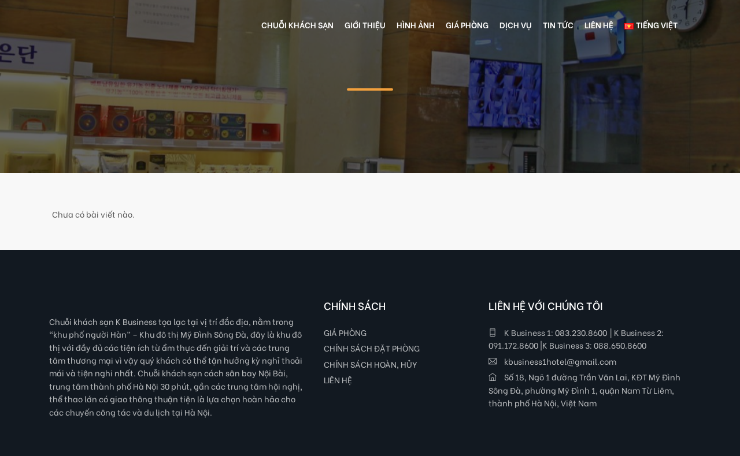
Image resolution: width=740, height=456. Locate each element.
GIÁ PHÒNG (345, 332)
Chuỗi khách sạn (297, 24)
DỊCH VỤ (516, 24)
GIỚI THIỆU (365, 24)
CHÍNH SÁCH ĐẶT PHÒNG (372, 348)
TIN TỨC (558, 24)
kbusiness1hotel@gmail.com (559, 361)
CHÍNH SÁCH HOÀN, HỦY (370, 364)
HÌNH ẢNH (416, 24)
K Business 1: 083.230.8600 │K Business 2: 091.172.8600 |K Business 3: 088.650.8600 (576, 338)
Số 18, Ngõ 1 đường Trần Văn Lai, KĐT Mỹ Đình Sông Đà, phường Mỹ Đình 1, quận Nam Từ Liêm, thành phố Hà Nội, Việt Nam (584, 390)
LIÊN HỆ (338, 379)
